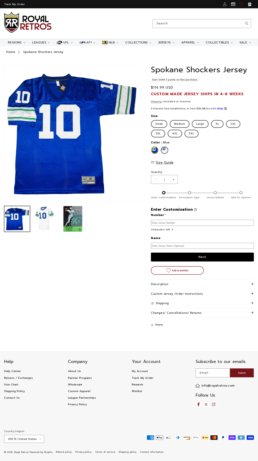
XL (217, 124)
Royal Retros (21, 452)
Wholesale (75, 385)
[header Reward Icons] (250, 4)
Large (200, 124)
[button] (16, 42)
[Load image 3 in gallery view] (73, 219)
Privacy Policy (77, 404)
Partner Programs (80, 378)
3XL (158, 133)
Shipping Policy (14, 391)
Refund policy (64, 452)
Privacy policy (83, 452)
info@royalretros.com (218, 385)
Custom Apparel (79, 391)
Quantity (156, 172)
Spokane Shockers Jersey (43, 52)
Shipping (156, 101)
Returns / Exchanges (18, 378)
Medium (179, 124)
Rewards (137, 385)
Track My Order (14, 4)
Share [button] (159, 325)
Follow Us (205, 395)
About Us (74, 371)
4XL (175, 133)
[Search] (247, 23)
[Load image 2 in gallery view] (45, 219)
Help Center (12, 371)
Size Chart (11, 385)
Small (159, 124)
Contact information (152, 452)
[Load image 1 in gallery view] (17, 219)
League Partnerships (82, 398)
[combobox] (202, 23)
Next (202, 257)
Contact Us (12, 398)
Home (10, 52)
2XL (233, 124)
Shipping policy (128, 452)
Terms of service (105, 452)
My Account (140, 371)
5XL (191, 133)
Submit (242, 372)
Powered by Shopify (41, 452)
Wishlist (137, 391)
